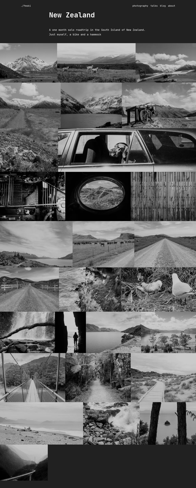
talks (154, 5)
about (171, 5)
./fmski (26, 5)
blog (163, 5)
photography (140, 5)
